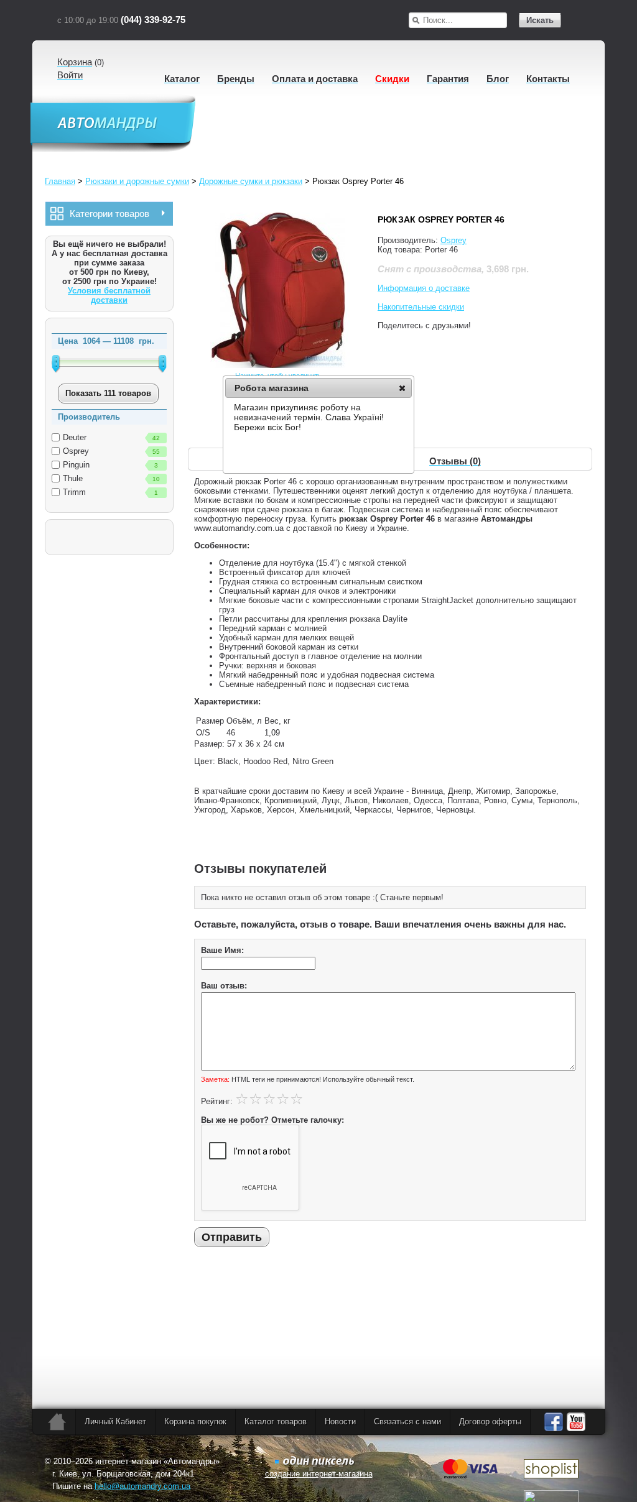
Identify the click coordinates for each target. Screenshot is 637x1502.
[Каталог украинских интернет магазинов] (551, 1475)
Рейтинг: (217, 1101)
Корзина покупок (195, 1421)
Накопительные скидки (421, 306)
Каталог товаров (275, 1421)
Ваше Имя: (222, 950)
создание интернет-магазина (319, 1473)
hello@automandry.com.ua (142, 1486)
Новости (340, 1421)
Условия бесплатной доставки (109, 295)
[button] (402, 388)
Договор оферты (490, 1421)
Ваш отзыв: (224, 985)
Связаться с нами (407, 1421)
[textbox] (465, 20)
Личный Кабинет (115, 1421)
